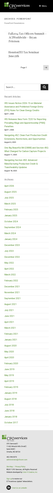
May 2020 (9, 351)
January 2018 (10, 416)
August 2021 (10, 304)
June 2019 (9, 369)
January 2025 (10, 215)
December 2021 (12, 286)
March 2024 (10, 233)
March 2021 (10, 328)
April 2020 (9, 357)
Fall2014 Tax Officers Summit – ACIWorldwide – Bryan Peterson (27, 37)
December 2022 (12, 257)
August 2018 (10, 399)
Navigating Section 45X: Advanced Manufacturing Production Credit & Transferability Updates (21, 164)
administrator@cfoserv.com (17, 460)
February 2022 (11, 280)
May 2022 (9, 263)
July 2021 (9, 310)
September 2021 (12, 298)
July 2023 (9, 251)
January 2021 (10, 339)
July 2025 (9, 197)
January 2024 (10, 239)
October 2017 (11, 422)
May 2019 (9, 375)
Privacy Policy (20, 467)
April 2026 (9, 186)
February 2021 (11, 334)
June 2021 (9, 316)
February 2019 (11, 387)
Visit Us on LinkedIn (19, 488)
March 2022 (10, 274)
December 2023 (12, 245)
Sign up (9, 479)
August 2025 (10, 192)
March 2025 (10, 203)
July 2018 (9, 404)
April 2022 (9, 268)
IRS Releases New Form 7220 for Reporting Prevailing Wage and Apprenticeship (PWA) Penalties (25, 123)
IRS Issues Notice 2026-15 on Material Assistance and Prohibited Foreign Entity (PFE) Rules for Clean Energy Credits (23, 107)
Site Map (10, 467)
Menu (44, 6)
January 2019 (10, 393)
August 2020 (10, 345)
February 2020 (11, 363)
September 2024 (12, 227)
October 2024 (11, 221)
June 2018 (9, 410)
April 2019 (9, 381)
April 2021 (9, 322)
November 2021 (12, 292)
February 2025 (11, 209)
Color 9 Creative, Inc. (30, 472)
